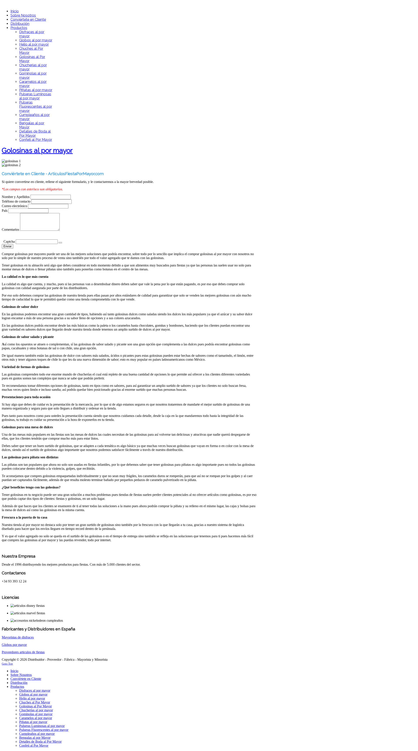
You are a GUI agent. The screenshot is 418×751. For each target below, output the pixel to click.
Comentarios (10, 229)
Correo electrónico (15, 206)
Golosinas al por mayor (37, 150)
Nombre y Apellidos (16, 197)
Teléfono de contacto (16, 201)
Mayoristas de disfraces (18, 637)
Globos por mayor (14, 645)
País (5, 210)
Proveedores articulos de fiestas (23, 652)
